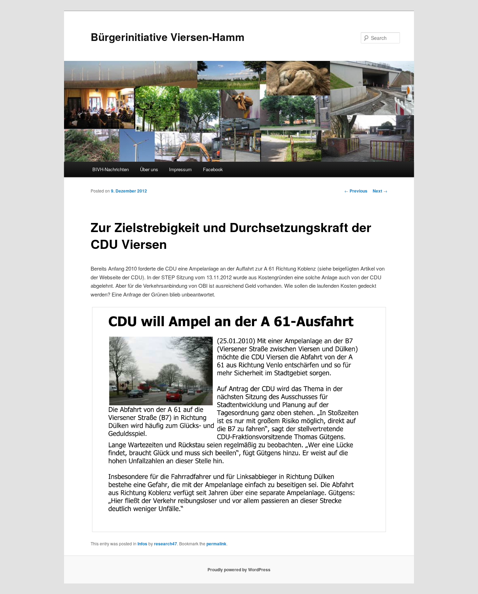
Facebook (213, 169)
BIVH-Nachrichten (110, 169)
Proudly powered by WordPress (239, 569)
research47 (165, 543)
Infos (142, 543)
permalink (216, 543)
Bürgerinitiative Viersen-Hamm (168, 36)
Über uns (149, 169)
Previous (355, 191)
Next (380, 191)
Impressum (180, 169)
